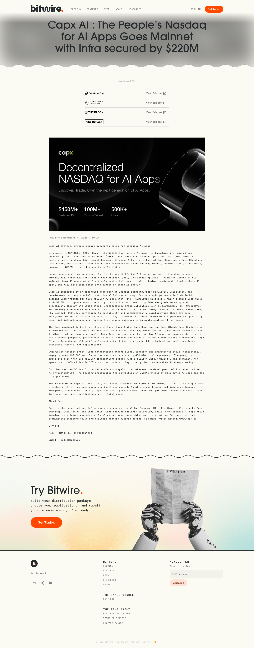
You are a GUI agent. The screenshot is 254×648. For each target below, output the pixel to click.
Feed (107, 9)
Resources (134, 9)
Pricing (76, 9)
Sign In (196, 9)
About (119, 9)
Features (92, 9)
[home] (47, 9)
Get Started (214, 9)
